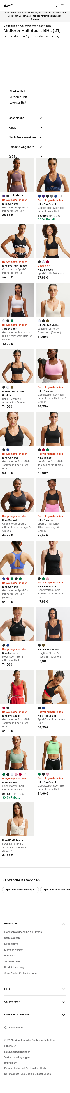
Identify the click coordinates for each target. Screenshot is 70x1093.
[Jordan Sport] (17, 300)
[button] (26, 118)
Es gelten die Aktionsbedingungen (44, 16)
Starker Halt (17, 91)
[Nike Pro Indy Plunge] (17, 241)
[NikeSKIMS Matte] (53, 300)
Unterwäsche (28, 26)
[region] (35, 146)
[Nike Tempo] (53, 429)
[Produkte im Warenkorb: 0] (62, 5)
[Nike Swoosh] (53, 241)
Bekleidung (10, 26)
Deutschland (15, 1027)
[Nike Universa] (17, 175)
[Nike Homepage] (9, 5)
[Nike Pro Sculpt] (53, 175)
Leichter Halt (17, 102)
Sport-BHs (45, 26)
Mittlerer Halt (18, 97)
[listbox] (47, 36)
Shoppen (35, 19)
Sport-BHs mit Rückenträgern (20, 890)
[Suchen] (55, 5)
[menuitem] (10, 1046)
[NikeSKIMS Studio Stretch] (17, 366)
